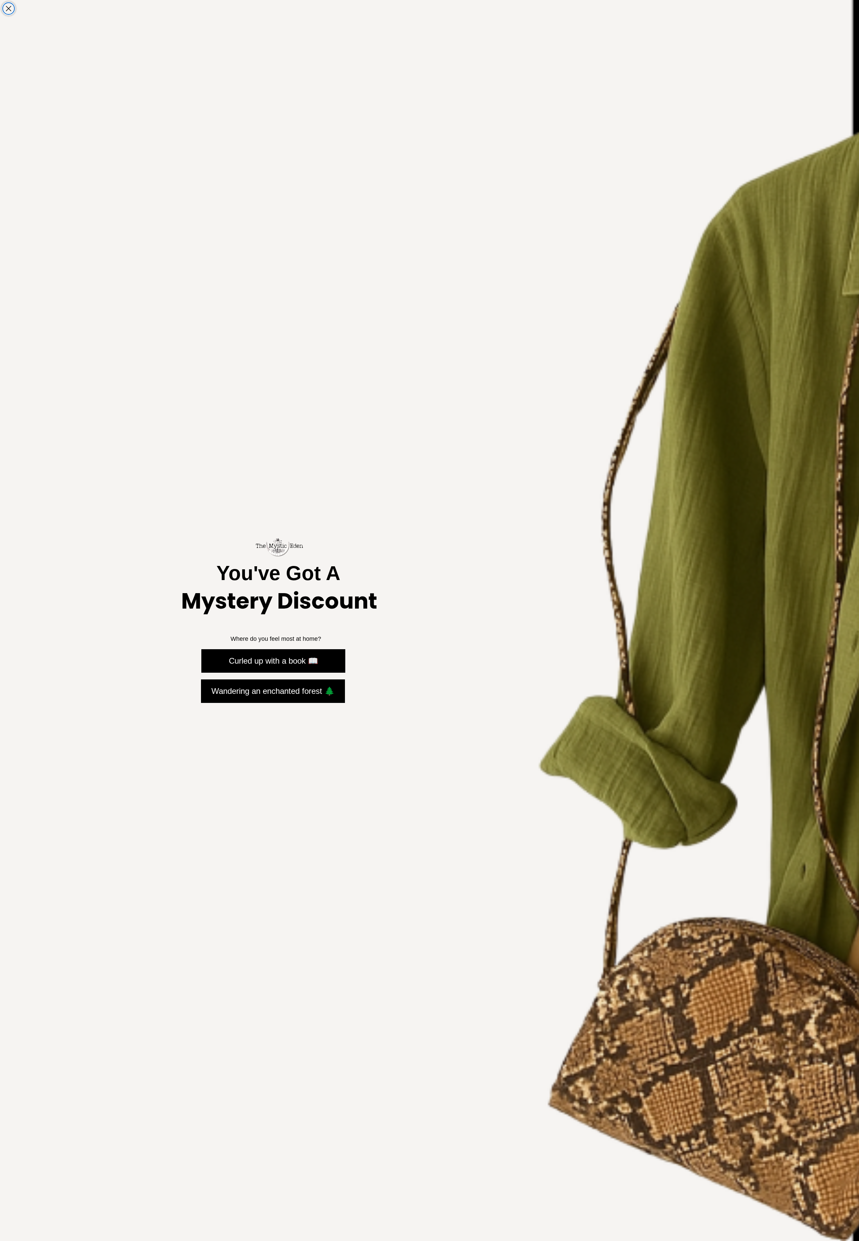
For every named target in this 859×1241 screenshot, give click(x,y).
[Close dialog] (8, 8)
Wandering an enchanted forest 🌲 (273, 691)
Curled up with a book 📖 (273, 660)
